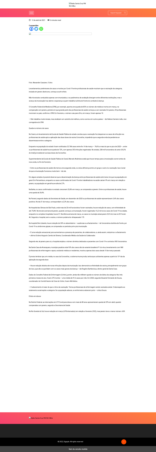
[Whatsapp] (41, 30)
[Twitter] (36, 30)
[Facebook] (31, 30)
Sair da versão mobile (78, 449)
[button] (32, 13)
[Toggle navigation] (31, 13)
